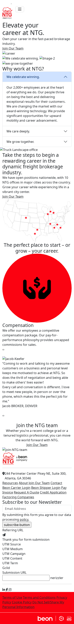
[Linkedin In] (4, 589)
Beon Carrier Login (16, 487)
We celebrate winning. (23, 77)
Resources (10, 483)
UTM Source (11, 544)
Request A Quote (26, 492)
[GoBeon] (47, 618)
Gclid (6, 568)
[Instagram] (10, 589)
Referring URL (12, 530)
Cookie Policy (22, 602)
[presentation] (2, 349)
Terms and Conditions (39, 597)
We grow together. (20, 141)
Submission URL (14, 572)
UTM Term (10, 563)
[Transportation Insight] (61, 618)
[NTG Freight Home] (69, 618)
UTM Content (12, 558)
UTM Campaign (13, 554)
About (23, 483)
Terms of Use (12, 597)
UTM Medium (12, 549)
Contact (56, 483)
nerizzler (56, 578)
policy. (24, 519)
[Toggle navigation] (19, 9)
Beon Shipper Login (45, 487)
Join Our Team (39, 483)
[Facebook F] (7, 589)
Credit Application (53, 492)
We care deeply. (18, 131)
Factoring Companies (18, 497)
